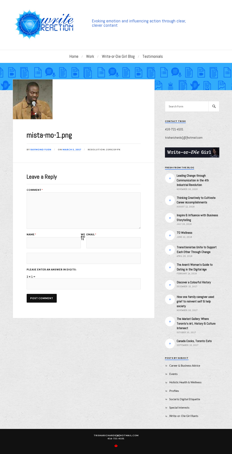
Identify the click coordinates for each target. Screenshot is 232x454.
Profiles (174, 390)
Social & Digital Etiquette (184, 399)
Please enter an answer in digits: (52, 269)
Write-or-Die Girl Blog (118, 56)
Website (83, 236)
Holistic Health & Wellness (185, 382)
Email (91, 234)
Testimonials (152, 56)
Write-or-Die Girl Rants (183, 415)
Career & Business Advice (184, 365)
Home (73, 56)
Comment (35, 190)
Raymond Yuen (40, 149)
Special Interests (179, 407)
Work (90, 56)
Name (31, 234)
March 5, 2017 (72, 149)
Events (173, 373)
